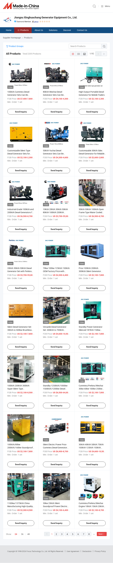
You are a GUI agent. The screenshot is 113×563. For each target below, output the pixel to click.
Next (100, 534)
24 (16, 534)
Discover (67, 30)
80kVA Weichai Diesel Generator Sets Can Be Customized (53, 94)
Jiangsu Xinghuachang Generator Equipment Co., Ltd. (45, 17)
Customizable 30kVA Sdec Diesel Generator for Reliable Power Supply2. (91, 153)
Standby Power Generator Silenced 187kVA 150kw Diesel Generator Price (90, 329)
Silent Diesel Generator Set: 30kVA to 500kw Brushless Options (19, 329)
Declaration (87, 551)
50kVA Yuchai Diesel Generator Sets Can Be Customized (53, 153)
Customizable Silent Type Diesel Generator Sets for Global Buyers (18, 153)
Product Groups (15, 46)
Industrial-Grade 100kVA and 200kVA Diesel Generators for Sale (20, 212)
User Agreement (73, 551)
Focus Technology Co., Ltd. (37, 551)
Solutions (53, 30)
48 (28, 534)
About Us (39, 30)
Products (24, 30)
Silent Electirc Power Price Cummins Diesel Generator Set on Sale (55, 447)
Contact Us (82, 30)
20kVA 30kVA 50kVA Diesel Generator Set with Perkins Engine (19, 271)
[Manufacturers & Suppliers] (21, 5)
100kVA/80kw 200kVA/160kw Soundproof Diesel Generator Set (20, 447)
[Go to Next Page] (104, 54)
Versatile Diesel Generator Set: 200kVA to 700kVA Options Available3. (54, 329)
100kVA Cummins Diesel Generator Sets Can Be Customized (18, 94)
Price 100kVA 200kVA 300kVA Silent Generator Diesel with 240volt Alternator (92, 271)
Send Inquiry (21, 112)
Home (8, 30)
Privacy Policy (100, 551)
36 (22, 534)
